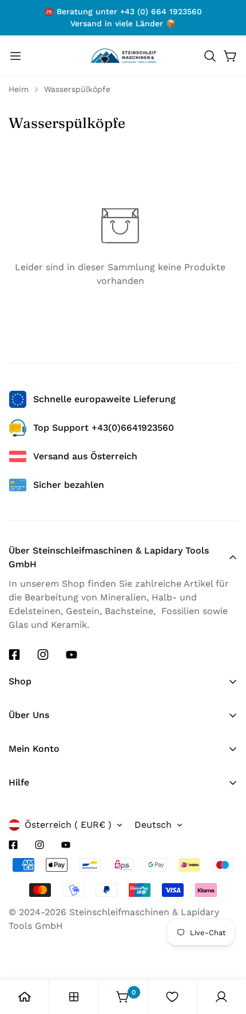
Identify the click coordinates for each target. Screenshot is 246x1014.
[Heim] (24, 997)
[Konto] (221, 997)
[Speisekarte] (15, 56)
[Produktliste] (74, 997)
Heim (19, 89)
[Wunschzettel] (172, 997)
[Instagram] (43, 654)
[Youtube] (71, 654)
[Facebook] (14, 654)
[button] (210, 56)
